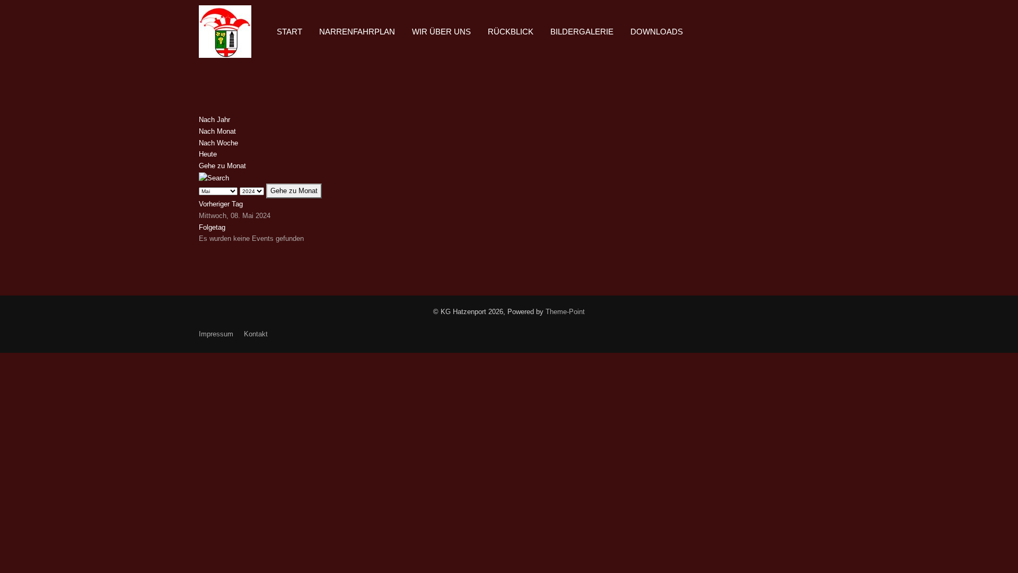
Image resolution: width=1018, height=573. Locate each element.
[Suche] (214, 177)
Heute (208, 154)
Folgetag (212, 227)
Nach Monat (217, 131)
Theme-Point (565, 312)
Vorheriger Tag (221, 204)
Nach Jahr (214, 120)
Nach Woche (218, 143)
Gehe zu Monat (222, 166)
